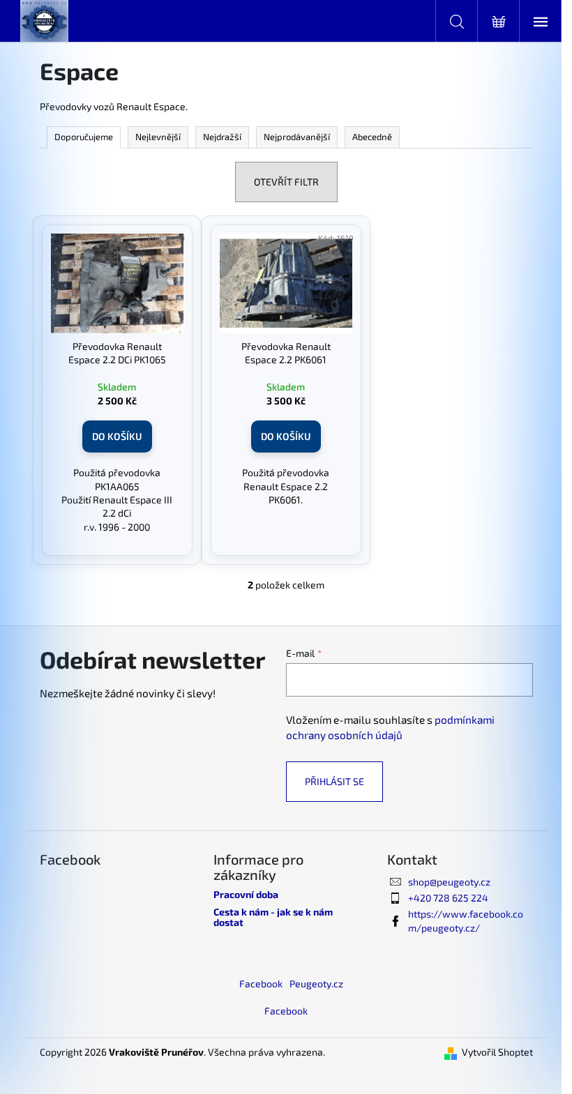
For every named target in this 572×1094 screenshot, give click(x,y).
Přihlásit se (334, 781)
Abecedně (372, 136)
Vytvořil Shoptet (497, 1052)
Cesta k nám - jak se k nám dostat (273, 917)
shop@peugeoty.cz (449, 882)
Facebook (261, 983)
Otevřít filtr (286, 182)
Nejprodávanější (297, 136)
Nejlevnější (158, 136)
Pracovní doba (245, 894)
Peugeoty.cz (316, 983)
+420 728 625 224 (448, 898)
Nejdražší (222, 136)
